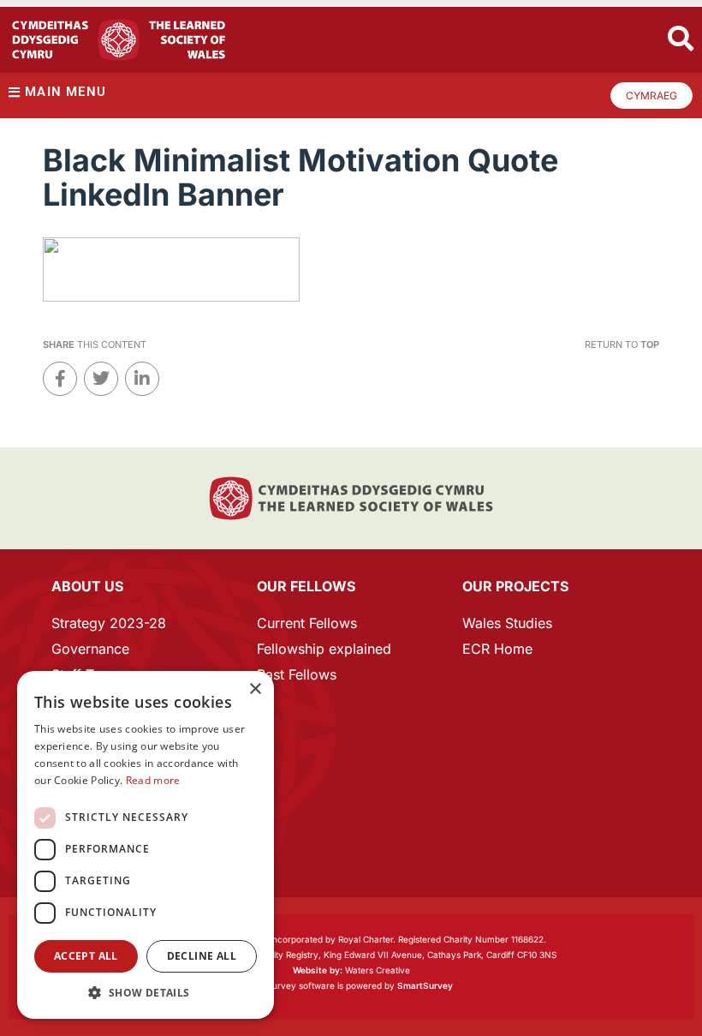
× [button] (254, 689)
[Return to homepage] (119, 39)
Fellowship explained (324, 648)
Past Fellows (296, 674)
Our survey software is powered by (351, 985)
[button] (145, 993)
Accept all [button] (86, 956)
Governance (90, 648)
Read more (153, 780)
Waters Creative (351, 970)
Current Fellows (307, 623)
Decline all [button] (201, 956)
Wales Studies (507, 623)
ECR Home (497, 648)
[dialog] (145, 845)
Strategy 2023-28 (108, 623)
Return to (622, 344)
